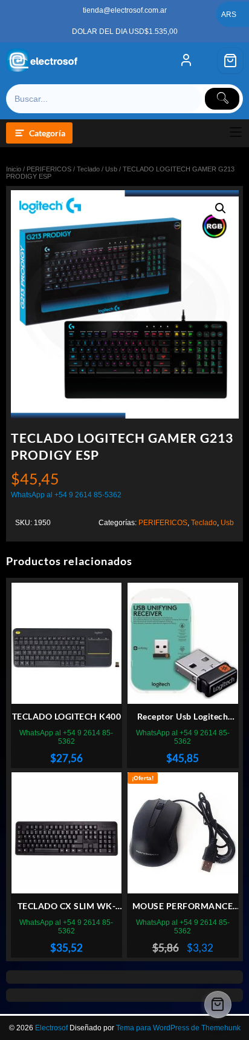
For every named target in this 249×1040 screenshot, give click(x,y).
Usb (111, 169)
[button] (220, 208)
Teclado (88, 169)
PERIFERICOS (49, 169)
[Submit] (222, 99)
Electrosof (51, 1028)
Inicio (13, 169)
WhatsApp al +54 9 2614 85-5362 (66, 495)
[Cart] (230, 60)
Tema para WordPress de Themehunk (178, 1028)
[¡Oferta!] (183, 833)
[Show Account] (186, 60)
